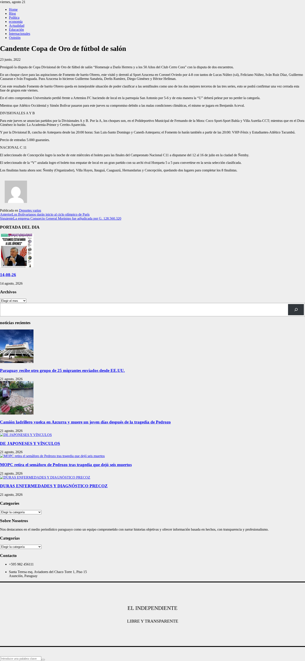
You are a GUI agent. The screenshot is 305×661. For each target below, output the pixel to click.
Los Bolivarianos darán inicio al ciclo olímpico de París (45, 214)
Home (13, 9)
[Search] (296, 309)
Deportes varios (30, 210)
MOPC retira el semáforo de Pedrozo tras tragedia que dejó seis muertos (66, 464)
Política (14, 17)
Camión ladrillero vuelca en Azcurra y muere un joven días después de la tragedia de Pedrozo (85, 422)
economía (16, 21)
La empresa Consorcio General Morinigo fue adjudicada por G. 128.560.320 (60, 218)
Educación (16, 29)
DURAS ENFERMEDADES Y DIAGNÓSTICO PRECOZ (54, 486)
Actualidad (16, 25)
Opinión (15, 38)
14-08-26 (8, 274)
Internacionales (19, 33)
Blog (12, 13)
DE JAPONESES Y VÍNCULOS (30, 443)
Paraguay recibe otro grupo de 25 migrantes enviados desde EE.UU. (62, 370)
